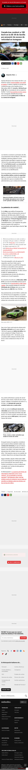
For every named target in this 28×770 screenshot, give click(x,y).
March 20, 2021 (18, 257)
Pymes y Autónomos (18, 742)
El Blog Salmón (17, 740)
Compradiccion (5, 744)
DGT (4, 24)
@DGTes (5, 250)
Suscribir (23, 637)
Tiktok (6, 653)
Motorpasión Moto (18, 732)
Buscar (26, 695)
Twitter (15, 63)
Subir (22, 702)
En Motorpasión (7, 195)
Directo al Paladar (5, 730)
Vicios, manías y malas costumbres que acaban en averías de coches (13, 435)
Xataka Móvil (4, 712)
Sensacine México (18, 755)
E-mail (21, 63)
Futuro (3, 684)
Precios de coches (19, 677)
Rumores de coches (7, 677)
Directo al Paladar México (7, 759)
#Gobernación (7, 252)
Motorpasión (17, 730)
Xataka (3, 710)
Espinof (16, 722)
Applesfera (4, 714)
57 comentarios (6, 63)
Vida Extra (16, 712)
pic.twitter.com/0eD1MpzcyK (11, 254)
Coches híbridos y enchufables (6, 670)
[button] (11, 75)
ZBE (21, 24)
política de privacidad (20, 641)
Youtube (14, 650)
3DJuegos (16, 710)
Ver (15, 562)
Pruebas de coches (19, 674)
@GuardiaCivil (22, 248)
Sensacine (16, 720)
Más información (22, 768)
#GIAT (16, 248)
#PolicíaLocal (10, 248)
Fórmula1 (4, 667)
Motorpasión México (18, 759)
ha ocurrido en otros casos (18, 92)
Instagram (17, 650)
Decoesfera (4, 742)
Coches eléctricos (19, 667)
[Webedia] (6, 703)
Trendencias (4, 740)
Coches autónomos (19, 680)
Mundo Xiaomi (5, 718)
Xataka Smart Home (6, 716)
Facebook (13, 63)
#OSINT (10, 250)
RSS (24, 650)
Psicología (16, 24)
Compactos (17, 670)
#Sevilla (12, 242)
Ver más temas (6, 689)
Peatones (9, 24)
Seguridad (10, 491)
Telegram (20, 650)
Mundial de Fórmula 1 (20, 684)
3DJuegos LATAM (18, 752)
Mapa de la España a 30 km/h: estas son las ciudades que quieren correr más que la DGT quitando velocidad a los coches (13, 199)
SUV (3, 674)
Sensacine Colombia (18, 757)
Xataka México (5, 752)
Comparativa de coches (6, 681)
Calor (26, 24)
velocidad (17, 491)
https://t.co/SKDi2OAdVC (18, 252)
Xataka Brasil (5, 755)
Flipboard (18, 63)
